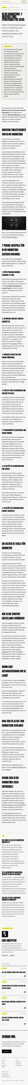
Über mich (5, 955)
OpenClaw (14, 343)
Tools (3, 1062)
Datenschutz (5, 1075)
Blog (3, 1063)
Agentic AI (5, 321)
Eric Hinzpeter (6, 1)
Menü (23, 1)
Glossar (4, 1065)
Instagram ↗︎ (19, 1065)
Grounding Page (6, 1076)
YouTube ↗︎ (18, 1063)
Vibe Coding (8, 813)
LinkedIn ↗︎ (19, 1062)
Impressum (5, 1073)
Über (3, 1067)
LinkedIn (12, 955)
